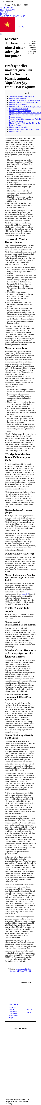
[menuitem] (6, 8)
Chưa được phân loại (23, 969)
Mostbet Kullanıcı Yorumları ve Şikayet (23, 102)
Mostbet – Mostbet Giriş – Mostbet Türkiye (24, 129)
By (12, 971)
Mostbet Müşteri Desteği (18, 105)
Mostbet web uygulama (17, 98)
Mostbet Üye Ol (15, 131)
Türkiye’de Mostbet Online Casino (21, 96)
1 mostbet (25, 594)
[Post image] (11, 1040)
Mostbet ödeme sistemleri (18, 127)
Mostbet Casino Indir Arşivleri (20, 111)
